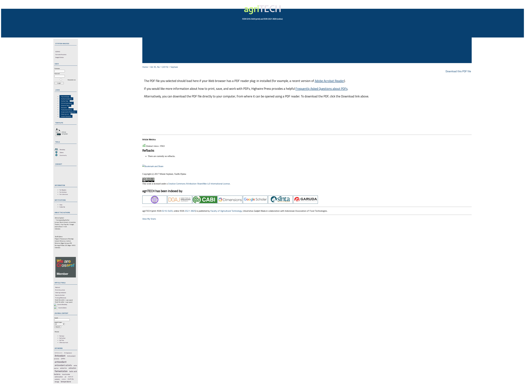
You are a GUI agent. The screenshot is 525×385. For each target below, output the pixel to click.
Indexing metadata (60, 292)
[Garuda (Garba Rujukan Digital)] (305, 203)
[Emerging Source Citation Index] (154, 203)
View (60, 205)
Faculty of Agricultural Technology (226, 210)
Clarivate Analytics (60, 54)
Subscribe (62, 207)
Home (145, 67)
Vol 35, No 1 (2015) (159, 67)
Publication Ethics (66, 110)
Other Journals (63, 342)
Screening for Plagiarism (68, 112)
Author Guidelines (66, 99)
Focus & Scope (65, 96)
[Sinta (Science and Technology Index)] (280, 203)
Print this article (60, 290)
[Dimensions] (230, 203)
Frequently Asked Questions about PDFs (321, 88)
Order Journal (65, 114)
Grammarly (63, 155)
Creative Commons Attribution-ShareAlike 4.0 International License (199, 183)
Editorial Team (65, 105)
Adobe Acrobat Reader (329, 81)
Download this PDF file (458, 71)
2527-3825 (190, 210)
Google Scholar (59, 57)
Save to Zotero (62, 308)
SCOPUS (57, 51)
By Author (62, 338)
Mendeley (62, 149)
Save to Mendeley (62, 304)
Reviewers (64, 107)
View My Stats (149, 218)
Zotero (61, 152)
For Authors (63, 192)
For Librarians (63, 194)
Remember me (72, 80)
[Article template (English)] (61, 136)
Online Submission (66, 103)
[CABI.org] (205, 203)
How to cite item (60, 295)
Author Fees (64, 101)
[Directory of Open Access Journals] (179, 203)
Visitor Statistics (66, 116)
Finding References (60, 298)
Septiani (174, 67)
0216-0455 (167, 210)
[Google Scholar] (255, 203)
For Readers (62, 190)
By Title (61, 340)
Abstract (57, 287)
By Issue (61, 336)
